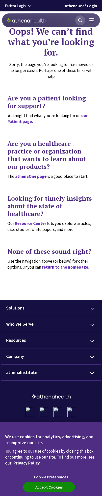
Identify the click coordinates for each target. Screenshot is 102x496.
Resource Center (30, 223)
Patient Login (15, 5)
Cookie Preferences (51, 476)
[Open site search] (80, 20)
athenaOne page (31, 176)
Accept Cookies (49, 487)
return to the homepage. (65, 267)
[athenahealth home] (26, 20)
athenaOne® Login (81, 5)
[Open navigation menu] (92, 20)
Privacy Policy (26, 463)
